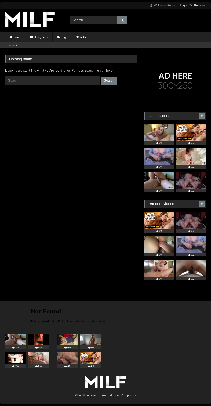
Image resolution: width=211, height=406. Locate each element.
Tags (64, 37)
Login (183, 5)
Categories (41, 37)
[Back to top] (198, 394)
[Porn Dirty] (32, 20)
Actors (84, 37)
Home (17, 37)
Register (199, 5)
